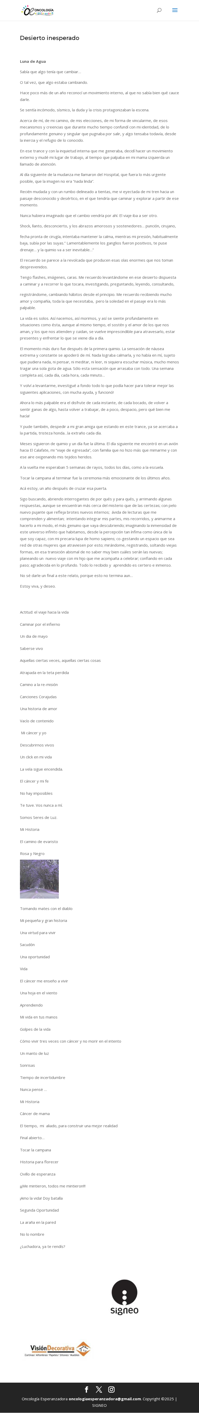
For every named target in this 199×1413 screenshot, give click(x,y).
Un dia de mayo (34, 636)
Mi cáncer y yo (33, 732)
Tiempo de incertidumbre (42, 1077)
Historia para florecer (39, 1161)
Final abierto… (32, 1137)
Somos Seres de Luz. (38, 817)
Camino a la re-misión (39, 684)
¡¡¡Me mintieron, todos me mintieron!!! (53, 1185)
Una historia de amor (38, 708)
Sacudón (27, 944)
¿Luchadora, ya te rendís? (42, 1246)
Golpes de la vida (35, 1029)
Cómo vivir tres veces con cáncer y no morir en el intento (70, 1041)
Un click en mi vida (36, 756)
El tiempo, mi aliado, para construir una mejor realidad (69, 1125)
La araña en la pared (38, 1222)
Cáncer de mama (35, 1113)
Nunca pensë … (33, 1089)
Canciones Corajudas (38, 696)
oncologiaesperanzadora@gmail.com (105, 1398)
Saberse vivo (31, 648)
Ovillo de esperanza (37, 1174)
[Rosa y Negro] (39, 879)
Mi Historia (29, 829)
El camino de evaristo (39, 841)
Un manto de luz (34, 1053)
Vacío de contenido (37, 720)
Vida (23, 968)
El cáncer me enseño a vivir (44, 980)
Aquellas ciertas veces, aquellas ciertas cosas (60, 660)
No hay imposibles (36, 793)
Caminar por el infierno (40, 624)
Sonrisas (27, 1065)
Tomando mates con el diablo (46, 908)
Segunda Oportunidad (39, 1210)
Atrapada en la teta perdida (44, 672)
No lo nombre (32, 1234)
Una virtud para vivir (38, 932)
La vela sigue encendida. (41, 769)
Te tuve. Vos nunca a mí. (41, 805)
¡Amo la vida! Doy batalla (41, 1198)
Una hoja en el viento (38, 992)
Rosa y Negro (32, 853)
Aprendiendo (31, 1005)
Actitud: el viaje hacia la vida (44, 612)
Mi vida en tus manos (39, 1017)
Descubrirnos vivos (37, 745)
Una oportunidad (35, 956)
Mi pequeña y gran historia (43, 920)
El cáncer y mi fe (34, 781)
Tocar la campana (35, 1149)
